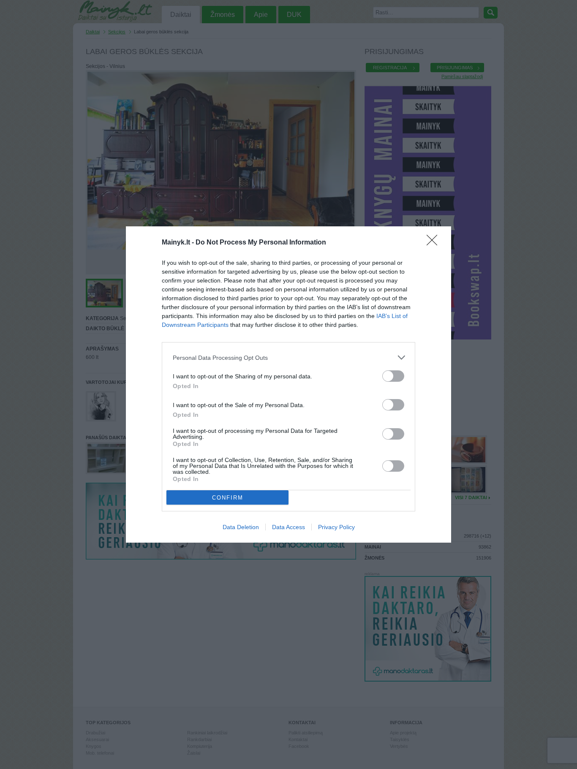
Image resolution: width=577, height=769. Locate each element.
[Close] (435, 243)
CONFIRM (227, 498)
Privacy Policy (336, 527)
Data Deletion (241, 527)
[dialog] (288, 384)
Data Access (288, 527)
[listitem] (288, 357)
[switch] (393, 376)
